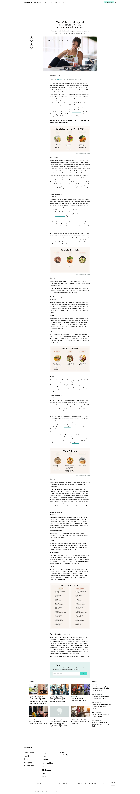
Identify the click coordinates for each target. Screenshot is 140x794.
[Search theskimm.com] (115, 2)
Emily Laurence (59, 79)
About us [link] (26, 783)
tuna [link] (83, 418)
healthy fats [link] (56, 179)
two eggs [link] (58, 209)
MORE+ (63, 2)
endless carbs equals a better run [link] (65, 96)
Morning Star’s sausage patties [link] (69, 408)
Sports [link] (51, 2)
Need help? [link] (113, 782)
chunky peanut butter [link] (73, 306)
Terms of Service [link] (56, 791)
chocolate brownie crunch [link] (57, 308)
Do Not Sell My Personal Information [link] (99, 783)
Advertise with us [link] (83, 783)
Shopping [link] (57, 2)
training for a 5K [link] (84, 656)
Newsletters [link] (29, 766)
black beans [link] (75, 443)
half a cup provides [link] (60, 216)
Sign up (83, 673)
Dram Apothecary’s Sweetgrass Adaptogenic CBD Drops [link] (74, 241)
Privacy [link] (56, 783)
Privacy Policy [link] (48, 791)
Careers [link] (46, 783)
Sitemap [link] (113, 785)
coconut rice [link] (85, 235)
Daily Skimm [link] (37, 2)
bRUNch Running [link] (76, 111)
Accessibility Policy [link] (64, 783)
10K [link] (54, 658)
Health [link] (46, 2)
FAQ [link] (38, 783)
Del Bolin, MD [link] (76, 107)
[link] (28, 2)
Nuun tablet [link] (81, 199)
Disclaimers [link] (74, 783)
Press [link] (41, 783)
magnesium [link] (67, 426)
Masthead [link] (32, 783)
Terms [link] (51, 783)
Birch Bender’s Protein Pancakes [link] (59, 573)
